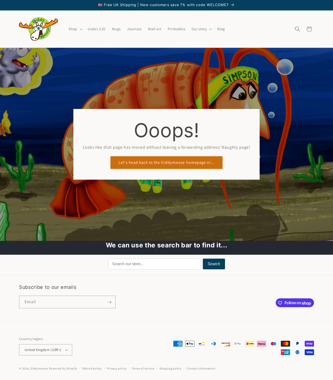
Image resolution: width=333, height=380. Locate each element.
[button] (75, 29)
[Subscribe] (109, 302)
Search (214, 264)
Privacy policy (117, 368)
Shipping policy (170, 368)
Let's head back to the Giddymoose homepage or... (166, 162)
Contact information (201, 368)
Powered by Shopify (63, 368)
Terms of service (143, 368)
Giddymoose (39, 368)
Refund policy (92, 368)
